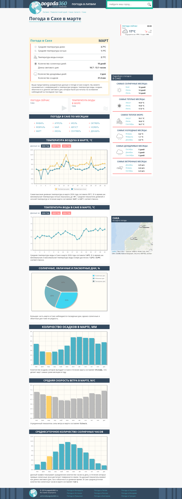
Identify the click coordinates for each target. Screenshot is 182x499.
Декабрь (129, 140)
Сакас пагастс (74, 12)
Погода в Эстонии (74, 493)
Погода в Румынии (75, 496)
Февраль (129, 137)
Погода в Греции (128, 496)
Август (128, 102)
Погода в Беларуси (75, 490)
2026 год (45, 146)
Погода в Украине (129, 490)
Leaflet (114, 251)
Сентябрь (130, 124)
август (74, 127)
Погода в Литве (100, 490)
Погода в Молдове (129, 493)
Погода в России (101, 493)
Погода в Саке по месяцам (69, 116)
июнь (58, 131)
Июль (128, 93)
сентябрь (76, 131)
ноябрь (95, 127)
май (57, 127)
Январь (129, 134)
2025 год (56, 146)
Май (127, 87)
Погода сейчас (129, 26)
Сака (84, 12)
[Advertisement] (74, 30)
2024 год (66, 146)
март (38, 131)
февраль (40, 127)
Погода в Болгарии (102, 496)
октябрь (95, 123)
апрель (58, 123)
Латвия (46, 12)
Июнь (128, 90)
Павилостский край (59, 12)
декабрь (95, 131)
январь (40, 123)
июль (74, 123)
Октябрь (129, 149)
